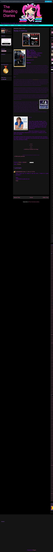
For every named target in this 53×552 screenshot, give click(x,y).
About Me (9, 25)
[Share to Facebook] (32, 162)
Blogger (34, 550)
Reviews (28, 25)
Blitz (51, 304)
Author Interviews (35, 25)
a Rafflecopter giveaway (19, 156)
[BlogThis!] (30, 162)
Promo (52, 421)
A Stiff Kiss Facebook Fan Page (31, 149)
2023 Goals (16, 25)
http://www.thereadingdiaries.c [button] (29, 1)
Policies (22, 25)
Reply (17, 180)
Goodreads (29, 57)
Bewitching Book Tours (35, 79)
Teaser (52, 471)
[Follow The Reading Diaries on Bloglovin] (3, 51)
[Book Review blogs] (5, 74)
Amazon (35, 57)
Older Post (45, 197)
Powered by (4, 46)
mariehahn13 (19, 171)
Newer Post (17, 197)
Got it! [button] (48, 1)
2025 (52, 289)
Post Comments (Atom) (34, 201)
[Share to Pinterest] (33, 162)
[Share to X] (31, 162)
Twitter (31, 146)
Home (4, 25)
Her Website (31, 145)
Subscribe (6, 43)
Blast (52, 301)
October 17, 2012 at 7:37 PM (28, 171)
